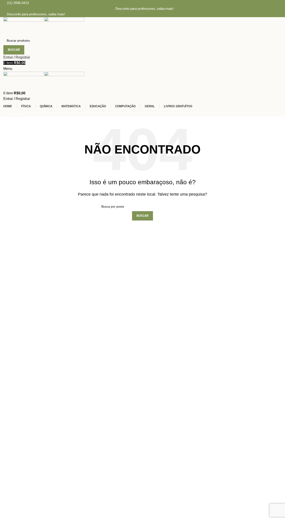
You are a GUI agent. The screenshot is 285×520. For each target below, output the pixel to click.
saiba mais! (165, 8)
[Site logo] (23, 26)
